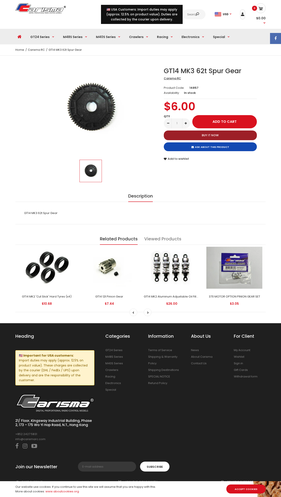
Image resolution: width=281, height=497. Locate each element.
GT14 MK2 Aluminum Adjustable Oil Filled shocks (177, 296)
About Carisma (202, 357)
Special (110, 390)
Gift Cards (241, 370)
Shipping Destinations (163, 370)
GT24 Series (113, 350)
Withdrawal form (246, 376)
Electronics (113, 383)
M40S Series (114, 363)
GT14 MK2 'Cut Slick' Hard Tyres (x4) (47, 296)
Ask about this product (212, 147)
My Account (242, 350)
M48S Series (114, 357)
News (195, 350)
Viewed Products (162, 239)
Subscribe (155, 467)
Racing (110, 376)
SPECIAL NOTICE (159, 376)
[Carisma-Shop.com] (40, 12)
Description (140, 196)
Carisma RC (172, 78)
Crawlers (111, 370)
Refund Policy (157, 383)
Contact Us (199, 363)
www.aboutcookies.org (62, 491)
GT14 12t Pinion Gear (109, 296)
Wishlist (239, 357)
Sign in (238, 363)
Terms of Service (160, 350)
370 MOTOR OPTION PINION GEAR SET (234, 296)
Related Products (119, 239)
